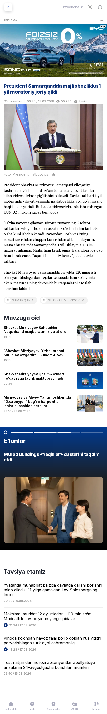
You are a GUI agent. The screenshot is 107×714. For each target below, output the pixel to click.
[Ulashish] (100, 7)
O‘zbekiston (13, 101)
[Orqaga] (8, 7)
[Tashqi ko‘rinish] (90, 7)
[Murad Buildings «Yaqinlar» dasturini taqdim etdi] (53, 499)
